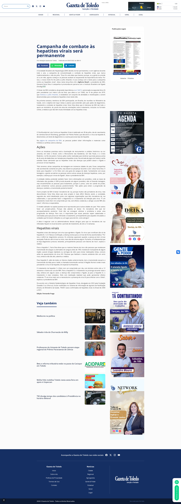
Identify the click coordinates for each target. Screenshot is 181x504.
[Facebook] (33, 6)
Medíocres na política (46, 316)
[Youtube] (44, 6)
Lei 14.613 (78, 90)
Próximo (131, 78)
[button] (43, 65)
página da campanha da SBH (51, 140)
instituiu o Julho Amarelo (49, 95)
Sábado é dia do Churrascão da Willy (52, 332)
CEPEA (106, 2)
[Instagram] (40, 6)
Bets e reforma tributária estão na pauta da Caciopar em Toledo (59, 364)
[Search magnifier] (28, 6)
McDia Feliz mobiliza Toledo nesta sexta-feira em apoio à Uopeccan (57, 381)
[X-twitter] (37, 6)
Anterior (123, 78)
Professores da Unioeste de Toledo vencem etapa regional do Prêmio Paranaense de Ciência (58, 348)
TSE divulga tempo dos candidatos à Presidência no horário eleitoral (59, 397)
